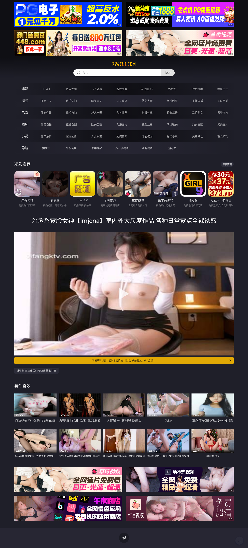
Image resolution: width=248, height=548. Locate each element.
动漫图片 (121, 124)
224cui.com (124, 64)
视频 (24, 100)
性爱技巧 (222, 136)
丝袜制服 (172, 101)
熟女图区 (197, 124)
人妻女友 (96, 136)
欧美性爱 (121, 112)
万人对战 (96, 89)
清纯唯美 (172, 124)
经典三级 (172, 112)
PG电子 (46, 89)
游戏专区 (121, 89)
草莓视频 (96, 148)
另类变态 (222, 112)
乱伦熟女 (197, 112)
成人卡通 (96, 112)
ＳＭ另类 (222, 101)
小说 (24, 136)
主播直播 (197, 101)
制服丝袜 (147, 112)
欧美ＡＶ (96, 101)
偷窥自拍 (46, 124)
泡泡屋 (172, 148)
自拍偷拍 (71, 101)
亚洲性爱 (46, 112)
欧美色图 (96, 124)
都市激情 (46, 136)
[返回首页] (239, 541)
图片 (24, 124)
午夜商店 (71, 148)
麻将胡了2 (147, 89)
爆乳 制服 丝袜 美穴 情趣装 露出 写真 (36, 370)
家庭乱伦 (71, 136)
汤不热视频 (122, 148)
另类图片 (222, 124)
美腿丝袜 (147, 124)
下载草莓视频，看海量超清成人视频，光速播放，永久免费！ (124, 360)
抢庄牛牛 (222, 89)
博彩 (24, 89)
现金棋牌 (197, 89)
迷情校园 (147, 136)
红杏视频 (147, 148)
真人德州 (71, 89)
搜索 (168, 73)
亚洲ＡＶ (46, 101)
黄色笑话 (197, 136)
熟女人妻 (147, 101)
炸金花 (172, 89)
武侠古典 (121, 136)
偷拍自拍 (71, 112)
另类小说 (172, 136)
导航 (24, 148)
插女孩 (46, 148)
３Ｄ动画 (121, 101)
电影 (24, 112)
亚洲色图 (71, 124)
